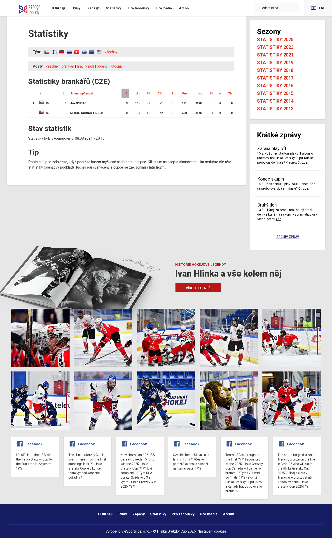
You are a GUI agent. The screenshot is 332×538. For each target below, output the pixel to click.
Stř (148, 93)
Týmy (122, 514)
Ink (171, 93)
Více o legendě (198, 288)
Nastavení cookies (212, 531)
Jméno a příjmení (81, 93)
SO (211, 93)
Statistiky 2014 (275, 101)
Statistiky (158, 514)
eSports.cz (132, 531)
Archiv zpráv (287, 237)
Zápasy (138, 514)
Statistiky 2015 (275, 93)
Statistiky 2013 (275, 108)
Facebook (34, 444)
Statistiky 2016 (275, 85)
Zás (160, 93)
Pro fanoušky (183, 514)
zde (304, 162)
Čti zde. (303, 188)
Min (138, 93)
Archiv (228, 514)
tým (41, 93)
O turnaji (105, 514)
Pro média (208, 514)
